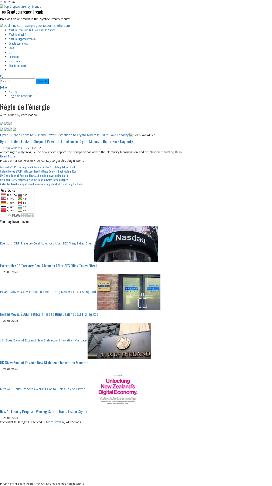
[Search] (1, 76)
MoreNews (53, 422)
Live (5, 87)
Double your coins (18, 43)
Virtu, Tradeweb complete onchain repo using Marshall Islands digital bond (41, 184)
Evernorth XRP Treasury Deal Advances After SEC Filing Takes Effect (37, 167)
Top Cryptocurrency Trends (22, 11)
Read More (7, 156)
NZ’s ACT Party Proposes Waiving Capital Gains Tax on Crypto (34, 179)
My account (14, 61)
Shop (11, 47)
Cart (11, 52)
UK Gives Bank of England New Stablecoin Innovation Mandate (34, 175)
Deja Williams (12, 148)
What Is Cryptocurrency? (22, 39)
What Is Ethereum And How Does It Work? (31, 30)
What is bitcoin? (17, 34)
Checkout (13, 56)
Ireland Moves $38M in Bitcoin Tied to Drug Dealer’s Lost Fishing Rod (38, 171)
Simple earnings (17, 65)
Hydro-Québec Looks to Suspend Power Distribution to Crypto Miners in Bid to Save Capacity (64, 135)
